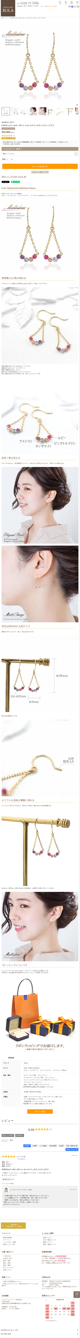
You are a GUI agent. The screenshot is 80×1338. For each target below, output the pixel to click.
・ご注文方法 (6, 1256)
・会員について (7, 1270)
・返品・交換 (6, 1263)
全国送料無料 (47, 1252)
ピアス (7, 18)
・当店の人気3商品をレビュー (11, 1281)
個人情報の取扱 (6, 1334)
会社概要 (5, 1296)
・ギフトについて (7, 1267)
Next (76, 64)
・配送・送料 (6, 1260)
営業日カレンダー (48, 1296)
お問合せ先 (46, 1277)
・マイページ (6, 1240)
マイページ (6, 1233)
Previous (4, 64)
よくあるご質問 (48, 1233)
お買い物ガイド (8, 1252)
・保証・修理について (49, 1244)
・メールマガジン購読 (9, 1242)
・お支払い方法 (7, 1258)
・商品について (47, 1237)
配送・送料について (54, 1263)
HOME (2, 18)
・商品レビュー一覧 (8, 1244)
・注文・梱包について (49, 1240)
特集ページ (6, 1277)
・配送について (47, 1242)
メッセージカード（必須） (12, 149)
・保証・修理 (6, 1265)
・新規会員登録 (7, 1237)
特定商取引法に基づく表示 (9, 1330)
